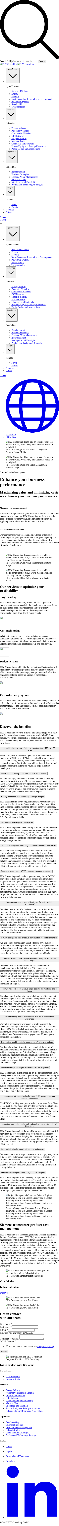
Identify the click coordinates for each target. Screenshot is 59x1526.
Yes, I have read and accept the (31, 1346)
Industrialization (13, 1430)
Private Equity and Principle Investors (23, 1408)
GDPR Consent (8, 1341)
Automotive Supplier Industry (19, 1400)
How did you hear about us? (13, 1333)
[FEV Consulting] (17, 64)
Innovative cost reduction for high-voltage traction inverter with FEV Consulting (29, 1125)
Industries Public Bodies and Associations (24, 1411)
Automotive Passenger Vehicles (20, 1393)
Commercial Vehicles (15, 1395)
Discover (4, 1293)
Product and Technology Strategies (21, 1435)
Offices (9, 1446)
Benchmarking (12, 1422)
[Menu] (1, 223)
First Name (6, 1324)
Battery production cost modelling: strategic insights (22, 797)
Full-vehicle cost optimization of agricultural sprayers (23, 1172)
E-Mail (4, 1330)
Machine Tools (12, 1403)
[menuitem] (10, 209)
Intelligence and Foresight (17, 1432)
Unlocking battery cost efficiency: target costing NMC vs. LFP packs (29, 749)
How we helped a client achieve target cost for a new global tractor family (29, 990)
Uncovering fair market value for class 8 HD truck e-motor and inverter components (29, 1097)
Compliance (11, 1461)
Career (3, 217)
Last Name (6, 1327)
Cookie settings (13, 1379)
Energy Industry (13, 1390)
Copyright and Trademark (17, 1456)
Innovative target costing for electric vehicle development (25, 1068)
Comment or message (9, 1339)
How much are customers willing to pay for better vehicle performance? (29, 903)
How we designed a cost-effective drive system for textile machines (29, 938)
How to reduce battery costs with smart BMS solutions (23, 773)
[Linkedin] (32, 1517)
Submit (4, 1352)
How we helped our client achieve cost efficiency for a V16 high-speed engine (29, 959)
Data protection (13, 1376)
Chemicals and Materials (17, 1406)
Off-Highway (12, 1398)
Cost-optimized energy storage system (17, 822)
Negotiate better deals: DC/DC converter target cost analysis (26, 871)
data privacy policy (45, 1346)
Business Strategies (14, 1425)
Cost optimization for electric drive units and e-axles (22, 1149)
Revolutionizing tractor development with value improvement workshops (29, 1018)
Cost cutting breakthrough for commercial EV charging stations (27, 1042)
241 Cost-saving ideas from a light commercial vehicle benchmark (28, 845)
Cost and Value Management (19, 1427)
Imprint (9, 1451)
